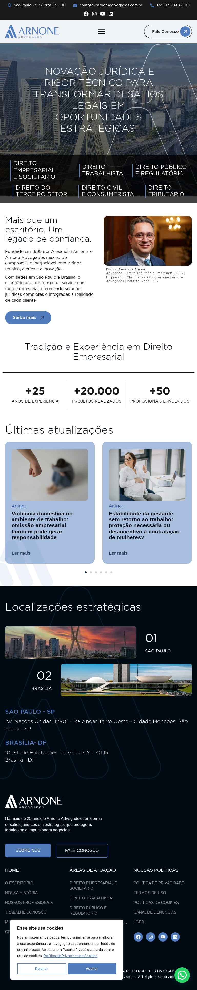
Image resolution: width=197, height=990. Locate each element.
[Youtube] (102, 13)
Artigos (49, 506)
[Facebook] (86, 13)
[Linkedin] (110, 13)
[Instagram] (94, 13)
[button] (101, 31)
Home (12, 870)
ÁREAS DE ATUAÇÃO (93, 870)
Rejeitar (41, 969)
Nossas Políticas (156, 870)
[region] (66, 950)
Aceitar (92, 969)
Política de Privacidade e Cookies (70, 956)
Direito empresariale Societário (34, 170)
